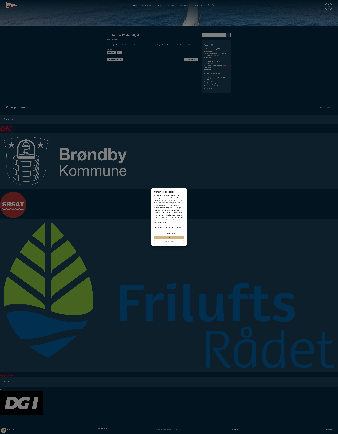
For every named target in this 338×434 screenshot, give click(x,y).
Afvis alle (169, 242)
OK (169, 237)
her (173, 230)
